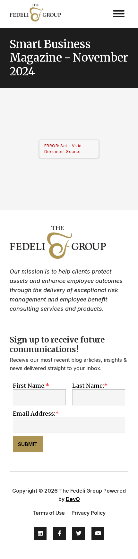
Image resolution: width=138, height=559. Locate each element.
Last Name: (88, 385)
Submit (28, 444)
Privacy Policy (89, 513)
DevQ (73, 499)
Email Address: (34, 413)
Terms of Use (48, 513)
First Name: (29, 385)
